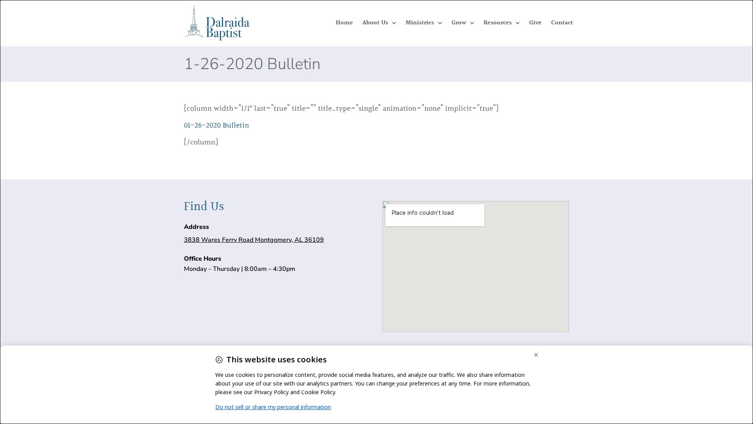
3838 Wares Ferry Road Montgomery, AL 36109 (254, 240)
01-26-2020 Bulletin (216, 125)
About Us (375, 23)
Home (344, 23)
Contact (562, 23)
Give (535, 23)
